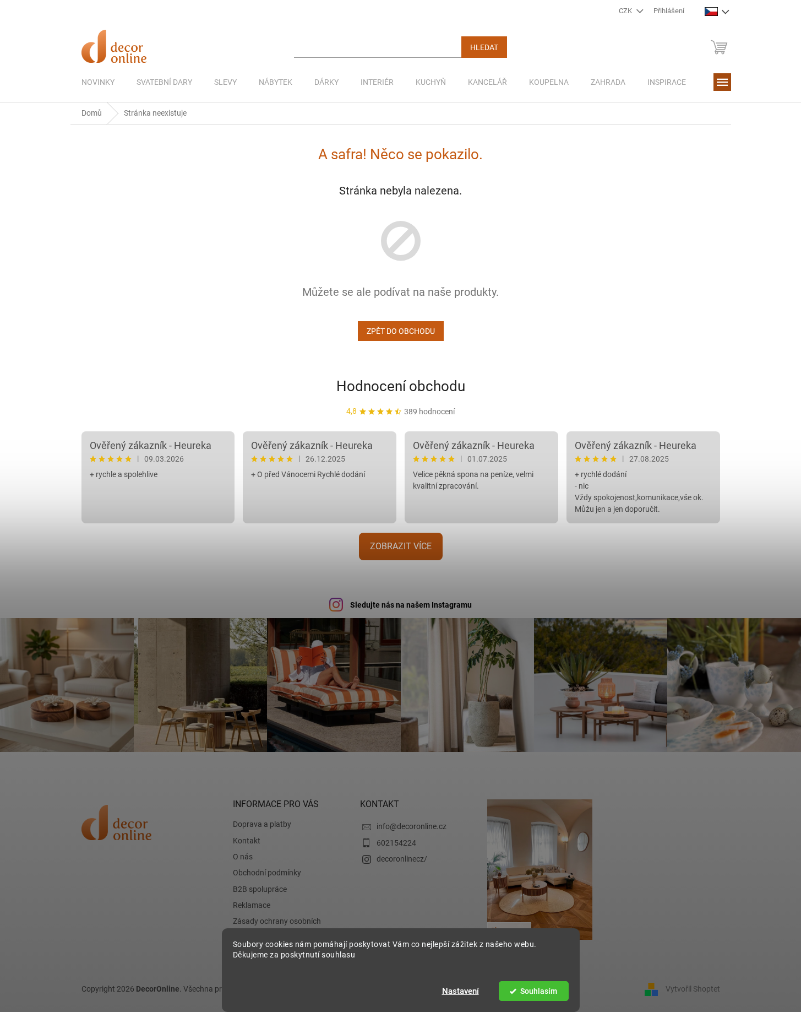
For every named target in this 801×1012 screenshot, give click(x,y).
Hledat (484, 47)
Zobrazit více (401, 546)
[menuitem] (98, 82)
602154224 (396, 842)
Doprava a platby (262, 824)
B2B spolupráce (260, 889)
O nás (243, 856)
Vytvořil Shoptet (693, 988)
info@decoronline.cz (411, 826)
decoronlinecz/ (402, 858)
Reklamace (251, 905)
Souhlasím (538, 991)
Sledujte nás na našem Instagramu (411, 604)
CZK (626, 11)
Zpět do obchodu (401, 331)
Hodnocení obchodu (400, 386)
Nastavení (460, 991)
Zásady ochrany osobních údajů (277, 926)
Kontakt (246, 840)
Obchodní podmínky (267, 872)
